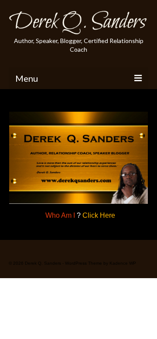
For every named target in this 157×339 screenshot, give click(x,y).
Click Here (98, 215)
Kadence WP (122, 263)
